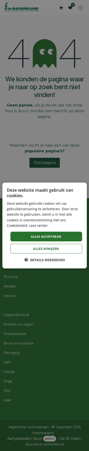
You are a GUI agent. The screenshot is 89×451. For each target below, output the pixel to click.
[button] (44, 260)
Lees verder (38, 225)
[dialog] (44, 225)
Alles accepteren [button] (46, 236)
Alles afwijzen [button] (46, 248)
